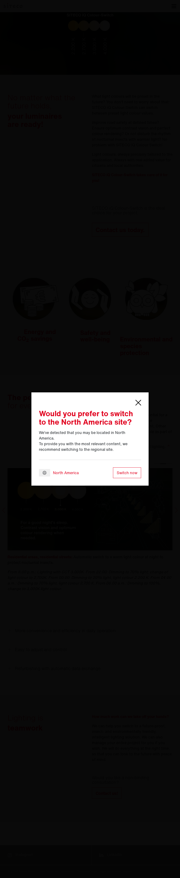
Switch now (127, 473)
